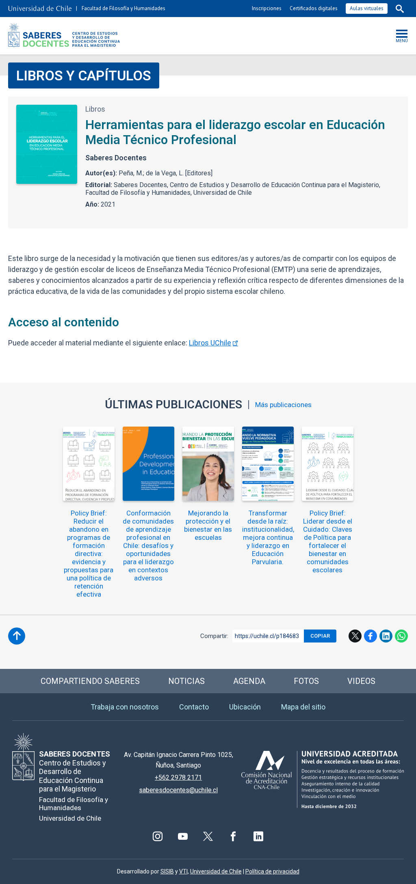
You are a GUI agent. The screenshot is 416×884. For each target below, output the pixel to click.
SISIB (167, 871)
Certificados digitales (314, 8)
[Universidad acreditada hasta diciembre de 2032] (322, 779)
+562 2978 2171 (178, 777)
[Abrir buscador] (400, 8)
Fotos (306, 681)
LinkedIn (385, 636)
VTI (183, 871)
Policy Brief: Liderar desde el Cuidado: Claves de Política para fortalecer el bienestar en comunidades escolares (327, 541)
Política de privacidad (272, 871)
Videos (361, 681)
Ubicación (245, 707)
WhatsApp (401, 636)
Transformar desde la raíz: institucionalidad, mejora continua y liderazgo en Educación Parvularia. (268, 537)
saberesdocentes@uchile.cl (178, 790)
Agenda (249, 681)
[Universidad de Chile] (40, 8)
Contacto (194, 707)
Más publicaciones (283, 404)
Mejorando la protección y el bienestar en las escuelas (208, 525)
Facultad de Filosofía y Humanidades (123, 8)
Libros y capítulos (83, 75)
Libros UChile (210, 343)
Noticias (186, 681)
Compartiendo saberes (90, 681)
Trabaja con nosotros (125, 707)
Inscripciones (267, 8)
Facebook (370, 636)
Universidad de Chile (216, 871)
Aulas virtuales (367, 8)
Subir (16, 636)
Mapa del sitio (303, 707)
